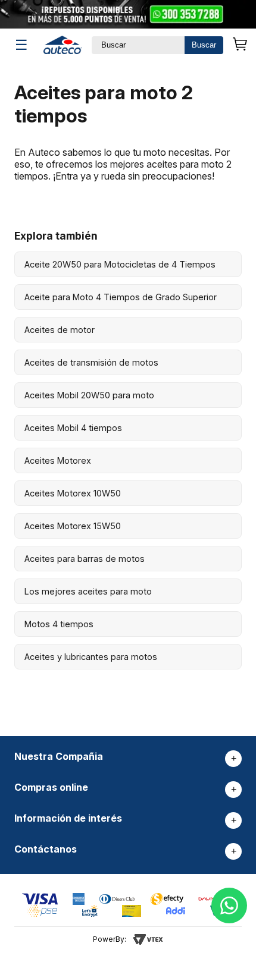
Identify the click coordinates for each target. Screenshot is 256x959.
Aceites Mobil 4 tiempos (73, 428)
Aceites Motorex (57, 460)
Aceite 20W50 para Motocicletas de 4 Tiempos (120, 264)
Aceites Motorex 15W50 (72, 526)
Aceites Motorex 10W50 (72, 493)
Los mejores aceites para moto (88, 591)
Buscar (204, 44)
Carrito (240, 44)
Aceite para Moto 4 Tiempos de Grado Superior (120, 297)
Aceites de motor (59, 330)
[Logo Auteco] (62, 45)
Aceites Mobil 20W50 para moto (89, 395)
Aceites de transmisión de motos (91, 362)
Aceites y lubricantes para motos (90, 657)
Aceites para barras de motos (84, 559)
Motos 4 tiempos (58, 624)
